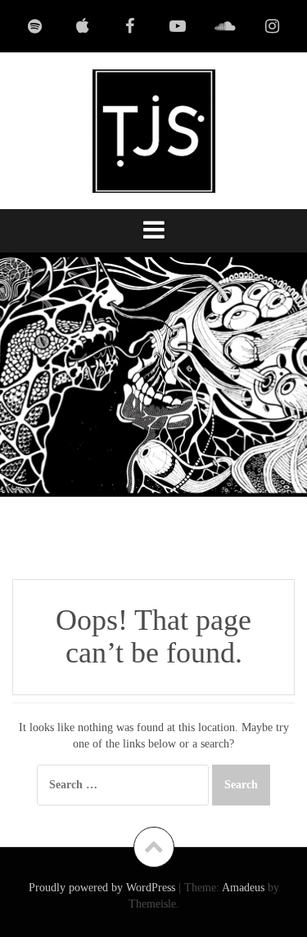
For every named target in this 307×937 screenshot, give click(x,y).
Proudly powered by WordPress (102, 887)
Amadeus (243, 887)
